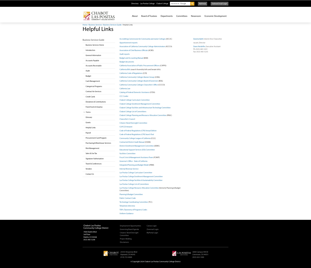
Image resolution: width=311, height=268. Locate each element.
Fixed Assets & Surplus (94, 107)
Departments (167, 16)
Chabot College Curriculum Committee (135, 100)
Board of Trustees (149, 16)
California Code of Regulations (131, 73)
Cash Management (93, 81)
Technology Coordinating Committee (134, 202)
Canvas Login (152, 226)
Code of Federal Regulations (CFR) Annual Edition (138, 131)
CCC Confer (124, 96)
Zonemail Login (153, 229)
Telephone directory (127, 206)
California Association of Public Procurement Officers (140, 66)
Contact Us (90, 174)
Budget (88, 76)
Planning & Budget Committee (131, 194)
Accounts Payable (92, 61)
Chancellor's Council (127, 119)
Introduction (90, 50)
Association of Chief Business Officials (134, 50)
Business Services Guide (112, 25)
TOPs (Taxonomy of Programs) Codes (133, 210)
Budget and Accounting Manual (131, 58)
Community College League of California (135, 138)
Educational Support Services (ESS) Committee (137, 150)
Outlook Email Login (219, 4)
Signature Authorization (95, 159)
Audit (88, 71)
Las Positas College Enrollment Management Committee (141, 177)
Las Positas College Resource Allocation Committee (139, 188)
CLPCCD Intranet (126, 127)
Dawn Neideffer (199, 47)
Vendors (89, 169)
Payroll (88, 133)
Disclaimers (124, 242)
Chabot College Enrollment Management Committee (140, 104)
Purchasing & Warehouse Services (98, 143)
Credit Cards (90, 97)
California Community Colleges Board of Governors (139, 81)
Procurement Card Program (96, 138)
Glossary (89, 117)
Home (85, 25)
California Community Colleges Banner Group (137, 77)
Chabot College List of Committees (133, 112)
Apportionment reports (129, 43)
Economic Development (216, 16)
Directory (134, 4)
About (135, 16)
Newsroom (196, 16)
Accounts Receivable (94, 66)
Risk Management (92, 148)
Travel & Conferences (94, 164)
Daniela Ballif (198, 39)
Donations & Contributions (96, 102)
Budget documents (127, 62)
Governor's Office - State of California (133, 161)
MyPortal (202, 4)
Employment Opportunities (130, 226)
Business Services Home (95, 45)
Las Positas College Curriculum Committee (136, 173)
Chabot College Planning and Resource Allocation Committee (143, 115)
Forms (88, 112)
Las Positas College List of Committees (134, 184)
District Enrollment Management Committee (137, 146)
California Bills (125, 70)
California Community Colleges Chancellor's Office (139, 85)
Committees (181, 16)
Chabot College (162, 4)
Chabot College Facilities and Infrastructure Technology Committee (145, 108)
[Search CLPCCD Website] (192, 4)
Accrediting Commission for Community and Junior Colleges (143, 39)
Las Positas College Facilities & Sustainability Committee (141, 180)
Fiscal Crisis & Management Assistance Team (136, 158)
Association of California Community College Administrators (142, 47)
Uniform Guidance (127, 214)
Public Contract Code (128, 198)
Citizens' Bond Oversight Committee (133, 123)
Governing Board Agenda (129, 229)
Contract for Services (93, 92)
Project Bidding (126, 239)
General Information (93, 55)
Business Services (95, 25)
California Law (125, 89)
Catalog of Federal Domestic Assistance (134, 92)
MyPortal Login (152, 233)
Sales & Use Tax (91, 153)
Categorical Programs (94, 86)
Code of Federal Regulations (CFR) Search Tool (137, 135)
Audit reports (125, 54)
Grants (88, 123)
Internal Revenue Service (129, 169)
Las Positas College (147, 4)
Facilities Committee (127, 154)
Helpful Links (91, 128)
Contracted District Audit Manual (132, 142)
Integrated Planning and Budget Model (134, 165)
